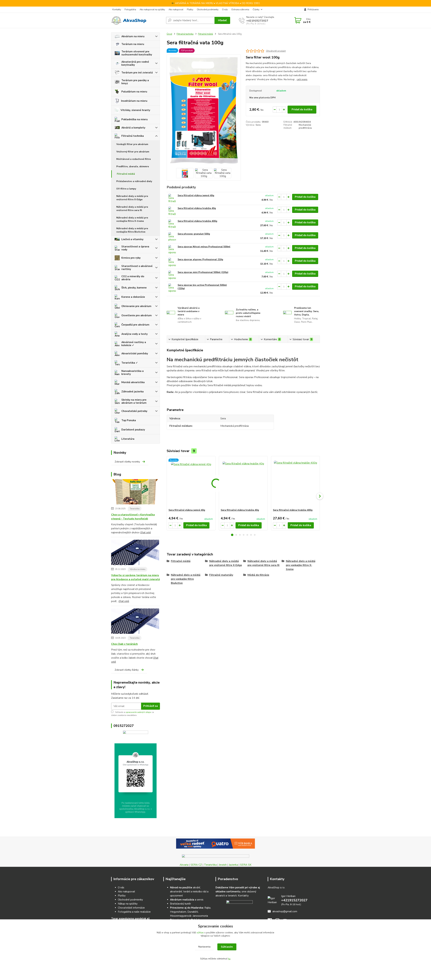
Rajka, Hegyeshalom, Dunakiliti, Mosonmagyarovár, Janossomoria (190, 911)
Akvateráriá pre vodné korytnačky (135, 63)
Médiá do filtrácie (258, 575)
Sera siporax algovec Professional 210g (200, 259)
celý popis (302, 79)
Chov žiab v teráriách (124, 644)
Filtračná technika (132, 136)
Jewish (223, 865)
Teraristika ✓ (129, 362)
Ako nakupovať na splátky (152, 9)
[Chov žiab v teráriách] (135, 622)
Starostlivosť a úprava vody (135, 248)
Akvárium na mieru (132, 36)
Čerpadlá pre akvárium (135, 324)
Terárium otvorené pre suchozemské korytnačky (136, 53)
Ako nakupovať (176, 9)
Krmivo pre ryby (131, 258)
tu (229, 958)
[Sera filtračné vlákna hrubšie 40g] (172, 211)
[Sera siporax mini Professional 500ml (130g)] (172, 275)
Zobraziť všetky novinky (127, 461)
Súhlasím (227, 947)
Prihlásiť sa (150, 706)
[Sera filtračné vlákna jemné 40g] (172, 198)
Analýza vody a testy (134, 334)
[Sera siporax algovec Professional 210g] (172, 262)
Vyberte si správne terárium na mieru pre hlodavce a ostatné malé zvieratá (135, 577)
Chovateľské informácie (131, 907)
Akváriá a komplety (133, 127)
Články (256, 9)
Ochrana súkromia (240, 9)
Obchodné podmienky (208, 9)
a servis (186, 899)
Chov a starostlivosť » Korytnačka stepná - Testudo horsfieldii (133, 517)
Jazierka (233, 865)
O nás (225, 9)
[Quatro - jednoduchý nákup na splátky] (215, 844)
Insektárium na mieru (134, 101)
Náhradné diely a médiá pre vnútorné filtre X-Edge (132, 198)
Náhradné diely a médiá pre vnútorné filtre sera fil (132, 208)
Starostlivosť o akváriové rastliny (137, 267)
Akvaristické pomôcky (134, 353)
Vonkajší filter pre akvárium (132, 144)
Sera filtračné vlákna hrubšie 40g (197, 208)
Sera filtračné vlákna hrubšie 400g (197, 221)
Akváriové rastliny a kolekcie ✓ (133, 344)
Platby (190, 9)
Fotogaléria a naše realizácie (134, 911)
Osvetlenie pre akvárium (136, 315)
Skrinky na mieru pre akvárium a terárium (133, 401)
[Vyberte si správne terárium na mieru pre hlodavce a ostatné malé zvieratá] (135, 553)
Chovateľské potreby (134, 411)
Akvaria (184, 865)
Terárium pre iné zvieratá (137, 72)
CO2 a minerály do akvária (132, 278)
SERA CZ (196, 865)
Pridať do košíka (302, 109)
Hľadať (222, 20)
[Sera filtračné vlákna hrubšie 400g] (172, 224)
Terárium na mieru (132, 44)
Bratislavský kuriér (180, 903)
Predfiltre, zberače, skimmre (132, 166)
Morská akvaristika (133, 382)
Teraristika (134, 508)
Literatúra (127, 439)
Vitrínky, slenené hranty (135, 110)
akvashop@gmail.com (284, 911)
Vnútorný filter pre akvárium (132, 151)
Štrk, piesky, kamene (134, 287)
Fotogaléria (130, 9)
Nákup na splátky (128, 903)
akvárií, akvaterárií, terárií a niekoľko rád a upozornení (189, 891)
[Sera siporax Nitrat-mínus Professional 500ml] (172, 249)
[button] (232, 535)
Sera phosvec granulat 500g (194, 233)
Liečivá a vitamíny (132, 239)
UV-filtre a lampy (126, 188)
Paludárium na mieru (134, 91)
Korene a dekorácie (133, 297)
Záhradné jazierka (132, 391)
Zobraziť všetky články (127, 669)
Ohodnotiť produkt (276, 51)
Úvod (169, 34)
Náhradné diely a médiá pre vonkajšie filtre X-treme (132, 219)
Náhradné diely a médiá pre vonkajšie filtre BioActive (132, 230)
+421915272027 (257, 21)
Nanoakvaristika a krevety (132, 372)
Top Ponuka (128, 420)
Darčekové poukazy (133, 429)
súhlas (200, 932)
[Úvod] (137, 20)
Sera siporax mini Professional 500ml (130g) (203, 272)
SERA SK (245, 865)
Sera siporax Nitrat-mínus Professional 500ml (204, 246)
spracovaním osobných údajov (138, 712)
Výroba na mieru (137, 569)
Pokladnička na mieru (134, 119)
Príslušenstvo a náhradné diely (134, 181)
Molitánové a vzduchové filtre (133, 159)
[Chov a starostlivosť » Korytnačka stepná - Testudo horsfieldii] (135, 492)
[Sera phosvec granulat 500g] (172, 236)
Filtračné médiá (126, 173)
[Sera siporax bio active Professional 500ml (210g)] (172, 288)
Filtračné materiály (221, 575)
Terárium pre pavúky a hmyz (135, 82)
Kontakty (116, 9)
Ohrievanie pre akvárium (136, 306)
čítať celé (145, 532)
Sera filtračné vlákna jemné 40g (196, 195)
